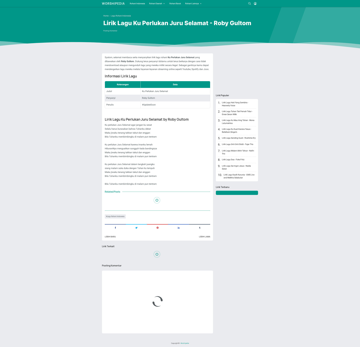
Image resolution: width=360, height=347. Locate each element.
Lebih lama (204, 236)
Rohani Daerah (155, 3)
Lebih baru (110, 236)
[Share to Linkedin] (178, 227)
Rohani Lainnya (192, 3)
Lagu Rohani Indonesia (115, 216)
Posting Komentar (110, 31)
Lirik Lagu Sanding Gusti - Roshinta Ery (239, 138)
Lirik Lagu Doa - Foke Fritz (233, 159)
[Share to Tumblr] (199, 227)
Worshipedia (113, 3)
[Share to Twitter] (136, 227)
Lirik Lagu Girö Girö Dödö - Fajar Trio (237, 144)
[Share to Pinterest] (157, 227)
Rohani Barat (175, 3)
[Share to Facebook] (115, 227)
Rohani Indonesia (137, 3)
